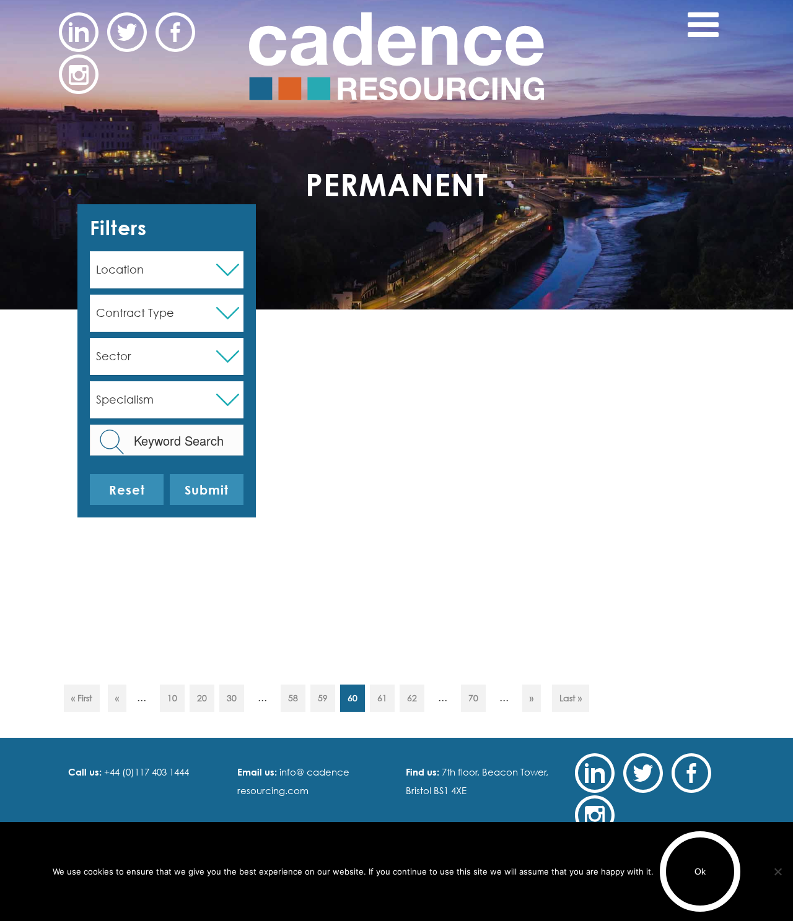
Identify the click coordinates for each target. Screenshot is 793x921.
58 (293, 698)
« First (81, 698)
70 (473, 698)
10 (172, 698)
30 (232, 698)
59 (323, 698)
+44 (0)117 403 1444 (145, 771)
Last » (570, 698)
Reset (127, 489)
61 (382, 698)
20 (202, 698)
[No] (777, 871)
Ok (700, 871)
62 (412, 698)
